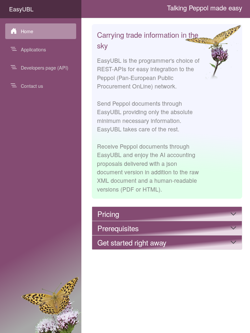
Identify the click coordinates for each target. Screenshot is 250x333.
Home (27, 31)
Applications (33, 49)
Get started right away (131, 242)
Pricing (108, 213)
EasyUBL (21, 9)
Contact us (32, 85)
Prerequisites (118, 228)
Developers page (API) (44, 67)
